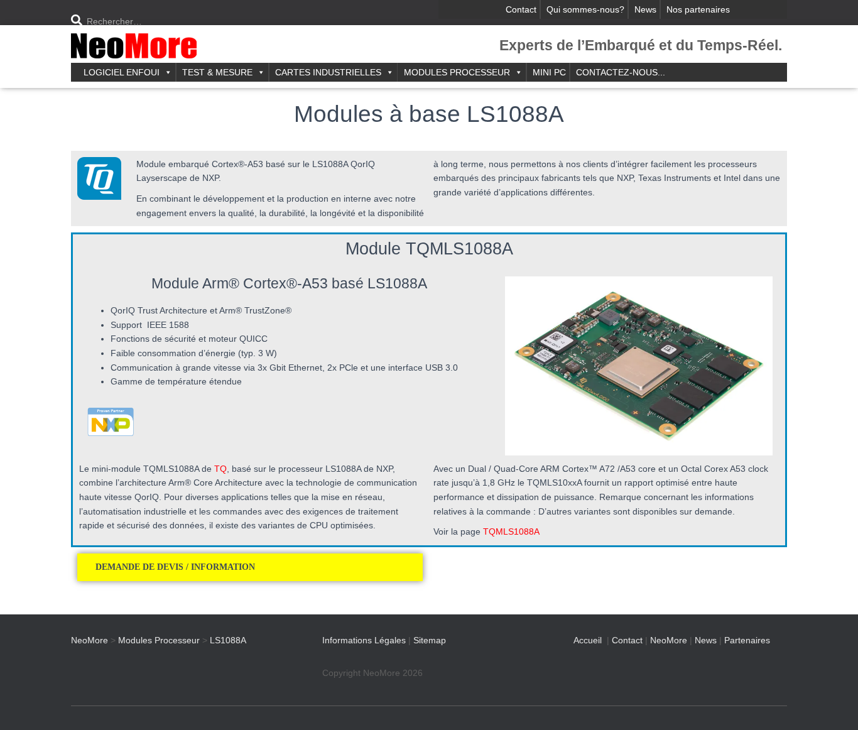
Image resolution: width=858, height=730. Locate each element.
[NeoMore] (134, 47)
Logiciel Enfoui (122, 72)
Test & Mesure (217, 72)
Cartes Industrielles (328, 72)
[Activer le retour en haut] (833, 705)
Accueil (587, 640)
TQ (220, 469)
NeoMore (668, 640)
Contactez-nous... (620, 72)
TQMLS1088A (511, 531)
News (645, 9)
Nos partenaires (698, 9)
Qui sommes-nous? (585, 9)
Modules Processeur (457, 72)
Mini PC (549, 72)
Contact (521, 9)
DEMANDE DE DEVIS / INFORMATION (176, 567)
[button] (250, 567)
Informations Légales (364, 640)
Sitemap (429, 640)
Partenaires (747, 640)
